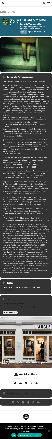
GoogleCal (28, 393)
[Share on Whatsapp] (33, 402)
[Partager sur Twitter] (18, 402)
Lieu (8, 299)
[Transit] (26, 383)
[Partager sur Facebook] (13, 402)
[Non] (49, 431)
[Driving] (20, 383)
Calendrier (13, 393)
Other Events (9, 312)
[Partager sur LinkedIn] (23, 402)
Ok (14, 435)
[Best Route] (15, 383)
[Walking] (31, 383)
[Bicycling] (36, 383)
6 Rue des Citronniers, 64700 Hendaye (17, 307)
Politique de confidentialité (30, 435)
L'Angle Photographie (13, 303)
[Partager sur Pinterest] (28, 402)
